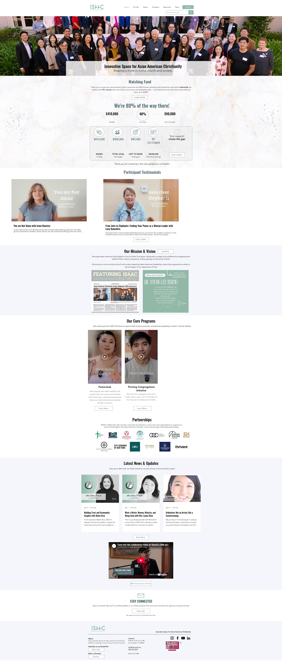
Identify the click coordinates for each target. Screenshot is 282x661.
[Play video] (105, 356)
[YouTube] (183, 638)
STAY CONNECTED (141, 601)
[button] (155, 7)
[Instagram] (172, 638)
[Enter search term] (190, 12)
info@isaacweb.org (134, 647)
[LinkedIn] (188, 638)
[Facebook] (177, 638)
